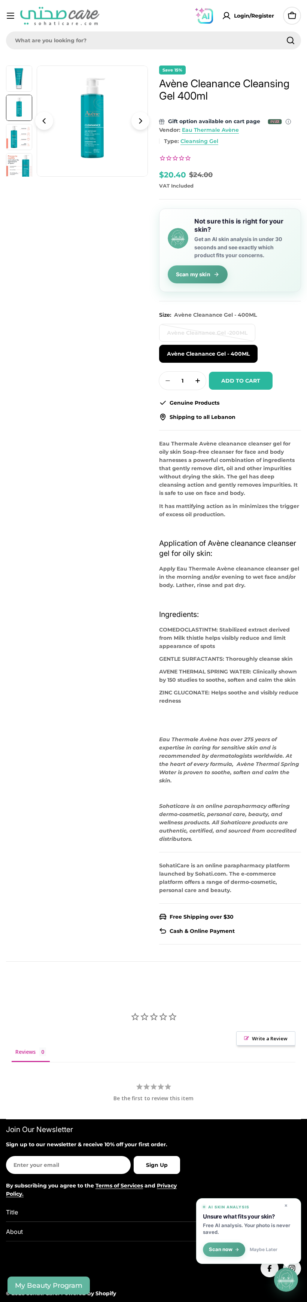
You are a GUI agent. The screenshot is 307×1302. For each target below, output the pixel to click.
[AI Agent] (204, 16)
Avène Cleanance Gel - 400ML (208, 353)
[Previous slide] (44, 121)
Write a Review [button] (270, 1038)
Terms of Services (119, 1185)
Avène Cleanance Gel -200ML (207, 335)
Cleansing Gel (199, 141)
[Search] (290, 40)
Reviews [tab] (25, 1051)
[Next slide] (140, 121)
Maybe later (263, 1249)
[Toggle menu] (10, 15)
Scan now (220, 1249)
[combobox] (153, 40)
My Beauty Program (48, 1285)
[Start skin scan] (286, 1280)
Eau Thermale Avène (210, 130)
